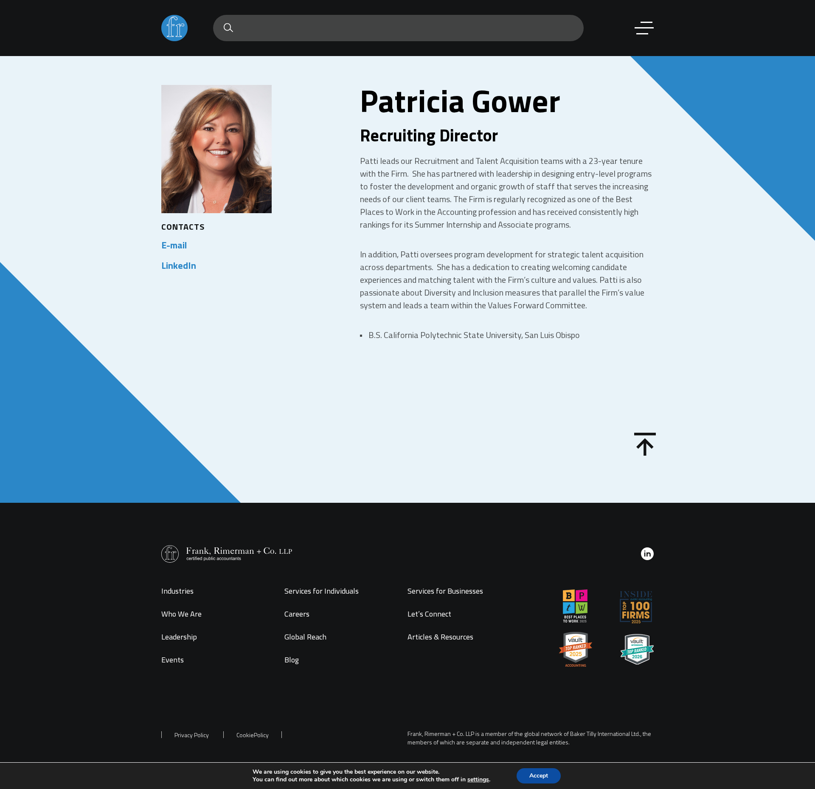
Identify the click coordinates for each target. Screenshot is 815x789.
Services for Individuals (321, 591)
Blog (291, 659)
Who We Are (181, 614)
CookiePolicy (252, 735)
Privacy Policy (191, 735)
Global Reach (305, 636)
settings (478, 779)
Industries (177, 591)
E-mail (174, 245)
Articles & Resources (440, 636)
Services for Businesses (445, 591)
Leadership (179, 636)
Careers (296, 614)
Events (172, 659)
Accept (538, 776)
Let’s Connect (429, 614)
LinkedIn (178, 265)
